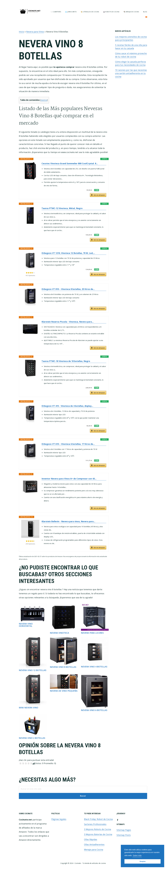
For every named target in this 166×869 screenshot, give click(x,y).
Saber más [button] (137, 855)
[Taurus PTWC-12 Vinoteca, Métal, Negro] (30, 216)
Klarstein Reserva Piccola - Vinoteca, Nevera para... (68, 321)
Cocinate (30, 11)
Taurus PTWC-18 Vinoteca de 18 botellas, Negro (66, 361)
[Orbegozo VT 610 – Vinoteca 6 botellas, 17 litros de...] (30, 451)
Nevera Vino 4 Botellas (94, 666)
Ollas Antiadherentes (94, 844)
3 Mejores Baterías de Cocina (98, 834)
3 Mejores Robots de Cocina (97, 829)
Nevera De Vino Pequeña (63, 690)
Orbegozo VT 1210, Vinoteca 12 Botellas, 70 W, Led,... (68, 253)
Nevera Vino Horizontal (26, 624)
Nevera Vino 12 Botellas (32, 670)
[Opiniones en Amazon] (30, 273)
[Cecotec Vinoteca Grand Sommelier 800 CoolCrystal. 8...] (30, 171)
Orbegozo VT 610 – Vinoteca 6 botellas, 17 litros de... (68, 444)
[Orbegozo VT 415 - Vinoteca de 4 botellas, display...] (30, 413)
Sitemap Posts (124, 835)
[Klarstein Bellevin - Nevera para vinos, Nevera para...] (30, 529)
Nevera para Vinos (35, 31)
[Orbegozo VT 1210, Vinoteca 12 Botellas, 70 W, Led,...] (30, 260)
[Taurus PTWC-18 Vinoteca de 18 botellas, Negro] (30, 369)
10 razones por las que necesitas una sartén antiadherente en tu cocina (131, 73)
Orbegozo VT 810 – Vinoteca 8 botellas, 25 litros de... (68, 289)
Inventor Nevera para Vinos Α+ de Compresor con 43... (69, 478)
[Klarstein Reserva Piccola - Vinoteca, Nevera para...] (30, 329)
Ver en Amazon (99, 195)
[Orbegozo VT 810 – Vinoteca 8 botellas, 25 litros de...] (30, 296)
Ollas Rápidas (90, 839)
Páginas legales (58, 819)
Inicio (21, 31)
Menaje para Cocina (93, 849)
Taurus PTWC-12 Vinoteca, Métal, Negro (62, 208)
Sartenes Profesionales (95, 824)
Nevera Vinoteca (59, 632)
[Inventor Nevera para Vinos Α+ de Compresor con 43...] (30, 486)
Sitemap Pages (124, 830)
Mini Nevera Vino (28, 707)
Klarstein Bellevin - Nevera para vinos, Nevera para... (68, 521)
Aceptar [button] (143, 861)
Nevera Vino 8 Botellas (63, 667)
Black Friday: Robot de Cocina (98, 819)
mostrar (44, 100)
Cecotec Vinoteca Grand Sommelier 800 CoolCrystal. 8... (70, 163)
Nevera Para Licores (92, 632)
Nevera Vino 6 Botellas (94, 710)
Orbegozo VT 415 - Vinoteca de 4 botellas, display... (67, 406)
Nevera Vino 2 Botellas (32, 738)
